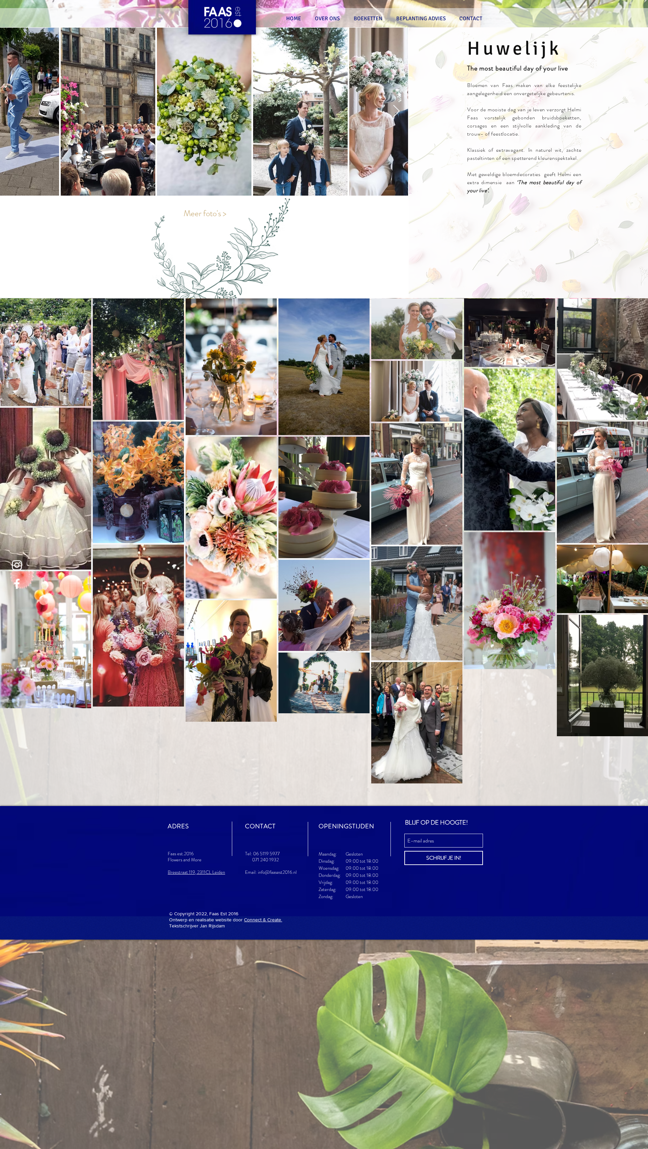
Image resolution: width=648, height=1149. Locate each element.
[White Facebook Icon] (17, 584)
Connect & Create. (263, 919)
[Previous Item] (12, 111)
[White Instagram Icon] (17, 565)
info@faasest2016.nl (277, 872)
